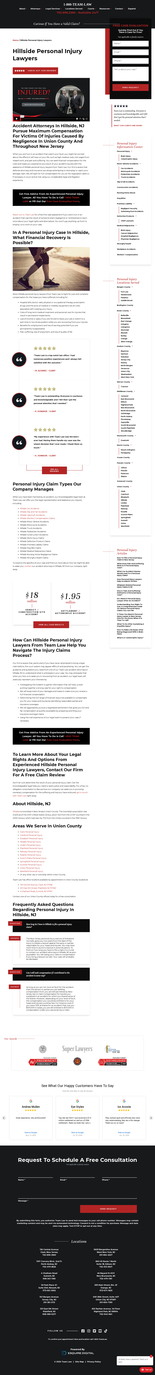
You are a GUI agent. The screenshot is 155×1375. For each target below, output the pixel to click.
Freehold (125, 440)
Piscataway (126, 419)
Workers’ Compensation (127, 255)
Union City (125, 371)
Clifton (124, 468)
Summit (124, 520)
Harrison (124, 354)
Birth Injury (125, 230)
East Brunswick (127, 399)
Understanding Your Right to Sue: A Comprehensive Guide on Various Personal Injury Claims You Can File (129, 607)
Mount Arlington (128, 450)
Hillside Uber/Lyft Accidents (32, 515)
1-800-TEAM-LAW (77, 4)
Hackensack (126, 295)
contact (27, 566)
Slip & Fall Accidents (126, 182)
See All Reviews (54, 470)
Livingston (125, 327)
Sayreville (125, 422)
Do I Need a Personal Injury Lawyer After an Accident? (129, 600)
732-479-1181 (106, 1279)
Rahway (124, 509)
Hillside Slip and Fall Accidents (33, 512)
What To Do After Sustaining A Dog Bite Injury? (130, 625)
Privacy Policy (94, 1362)
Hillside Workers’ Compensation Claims (37, 518)
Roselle (124, 512)
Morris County (123, 445)
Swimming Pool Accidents (132, 211)
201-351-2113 (49, 1302)
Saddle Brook (127, 300)
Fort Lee (124, 292)
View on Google (31, 1132)
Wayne (124, 476)
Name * (21, 1180)
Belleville (125, 315)
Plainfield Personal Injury (31, 848)
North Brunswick (128, 411)
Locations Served (74, 9)
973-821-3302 (49, 1290)
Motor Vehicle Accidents (127, 164)
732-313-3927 (105, 1267)
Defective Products (125, 216)
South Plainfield (128, 428)
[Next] (151, 1118)
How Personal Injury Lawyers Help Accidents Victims (129, 580)
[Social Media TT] (105, 1331)
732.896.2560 (77, 12)
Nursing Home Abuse (126, 193)
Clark (123, 491)
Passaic (124, 471)
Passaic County (123, 463)
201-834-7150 (106, 1302)
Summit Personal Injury (31, 865)
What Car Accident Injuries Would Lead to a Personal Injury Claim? (128, 573)
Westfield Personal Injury (31, 871)
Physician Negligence (130, 239)
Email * (63, 1180)
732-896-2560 (49, 1255)
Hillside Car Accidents (29, 508)
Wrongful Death (124, 244)
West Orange (126, 342)
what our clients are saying (128, 126)
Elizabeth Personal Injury (31, 838)
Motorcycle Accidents (130, 171)
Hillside (16, 811)
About (23, 9)
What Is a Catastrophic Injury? (130, 638)
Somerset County (124, 481)
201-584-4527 (105, 1255)
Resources (105, 9)
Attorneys (36, 9)
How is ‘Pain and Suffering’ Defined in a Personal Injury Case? (129, 593)
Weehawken (126, 374)
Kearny (124, 363)
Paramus (124, 298)
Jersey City (125, 360)
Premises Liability (124, 204)
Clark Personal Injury (29, 832)
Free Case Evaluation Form (63, 201)
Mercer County (123, 382)
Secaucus (125, 368)
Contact (119, 9)
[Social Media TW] (94, 1331)
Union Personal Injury (30, 868)
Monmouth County (125, 436)
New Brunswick (127, 408)
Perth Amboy (126, 416)
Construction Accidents (127, 187)
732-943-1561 (106, 1314)
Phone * (106, 1180)
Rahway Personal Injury (31, 852)
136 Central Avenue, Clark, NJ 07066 (36, 885)
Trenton (124, 387)
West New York (127, 377)
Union (123, 523)
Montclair (125, 330)
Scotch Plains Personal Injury (33, 858)
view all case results (51, 625)
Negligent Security (129, 208)
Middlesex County (125, 391)
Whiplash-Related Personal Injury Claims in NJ (129, 586)
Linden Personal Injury (30, 845)
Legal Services (54, 9)
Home (15, 40)
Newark (124, 333)
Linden (124, 503)
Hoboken (125, 357)
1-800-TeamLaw (100, 1339)
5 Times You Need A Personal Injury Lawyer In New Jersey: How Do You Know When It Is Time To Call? (129, 617)
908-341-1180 (49, 1279)
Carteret (124, 396)
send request (130, 87)
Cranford (125, 494)
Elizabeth (125, 497)
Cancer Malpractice (129, 233)
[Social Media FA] (82, 1331)
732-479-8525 (49, 1267)
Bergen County (123, 287)
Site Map (79, 1362)
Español (132, 9)
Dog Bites (121, 198)
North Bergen (127, 365)
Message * (23, 1201)
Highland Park (127, 405)
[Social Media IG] (88, 1331)
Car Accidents (127, 168)
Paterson (125, 473)
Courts (92, 9)
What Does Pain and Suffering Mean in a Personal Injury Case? (130, 566)
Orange (124, 339)
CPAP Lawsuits (127, 221)
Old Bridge (125, 413)
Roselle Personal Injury (30, 855)
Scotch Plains (127, 515)
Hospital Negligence (129, 236)
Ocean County (123, 457)
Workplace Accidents (126, 249)
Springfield (125, 517)
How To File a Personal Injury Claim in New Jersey (129, 559)
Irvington (125, 324)
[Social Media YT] (100, 1331)
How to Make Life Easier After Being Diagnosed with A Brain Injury (130, 632)
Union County (123, 487)
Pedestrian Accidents (130, 174)
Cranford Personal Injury (31, 835)
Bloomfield (125, 318)
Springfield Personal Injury (32, 861)
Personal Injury (123, 151)
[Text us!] (146, 1370)
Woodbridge (126, 431)
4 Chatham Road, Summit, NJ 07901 (36, 891)
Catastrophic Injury (129, 159)
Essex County (123, 311)
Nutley (124, 336)
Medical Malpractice (125, 226)
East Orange (126, 321)
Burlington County (125, 305)
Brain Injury (125, 156)
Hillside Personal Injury (30, 842)
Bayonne (125, 351)
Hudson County (123, 346)
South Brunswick (128, 425)
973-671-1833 (106, 1290)
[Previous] (4, 1118)
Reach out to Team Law (23, 215)
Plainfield (125, 506)
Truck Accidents (128, 177)
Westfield (125, 526)
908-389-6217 (49, 1314)
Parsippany (125, 453)
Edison (124, 402)
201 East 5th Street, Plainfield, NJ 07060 (38, 888)
